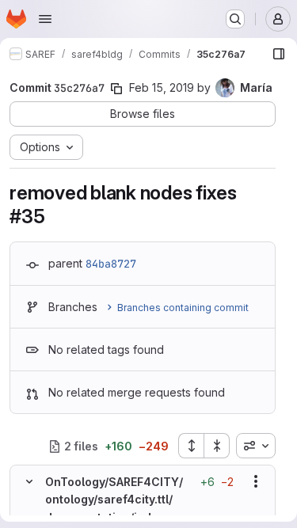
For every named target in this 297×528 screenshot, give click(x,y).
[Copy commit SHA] (116, 88)
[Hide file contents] (29, 481)
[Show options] (255, 481)
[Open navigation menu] (45, 19)
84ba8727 (111, 263)
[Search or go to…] (235, 18)
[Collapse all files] (217, 445)
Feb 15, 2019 (161, 87)
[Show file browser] (278, 53)
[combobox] (256, 445)
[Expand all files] (191, 445)
